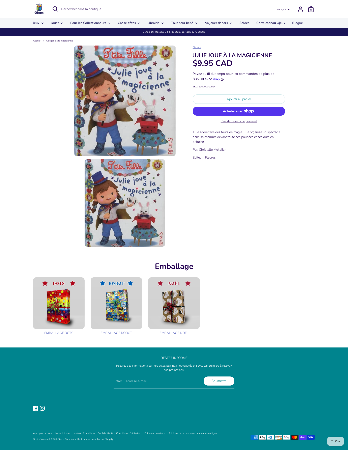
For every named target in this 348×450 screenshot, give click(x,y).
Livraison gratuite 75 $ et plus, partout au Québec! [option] (174, 32)
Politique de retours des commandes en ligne (193, 433)
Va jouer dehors (217, 23)
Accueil (37, 40)
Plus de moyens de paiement (239, 121)
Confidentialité (105, 433)
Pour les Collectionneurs (88, 23)
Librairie (153, 23)
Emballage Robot (116, 333)
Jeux (36, 23)
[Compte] (300, 9)
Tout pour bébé (182, 23)
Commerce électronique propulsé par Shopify (89, 439)
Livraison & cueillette (83, 433)
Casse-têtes (127, 23)
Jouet (55, 23)
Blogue (297, 23)
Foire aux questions (155, 433)
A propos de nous (42, 433)
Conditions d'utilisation (128, 433)
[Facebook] (35, 408)
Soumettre (219, 381)
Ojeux (60, 439)
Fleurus (197, 47)
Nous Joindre (62, 433)
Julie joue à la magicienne (59, 40)
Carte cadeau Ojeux (270, 23)
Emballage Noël (174, 333)
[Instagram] (42, 408)
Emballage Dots (58, 333)
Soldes (244, 23)
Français (281, 9)
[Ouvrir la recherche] (55, 9)
